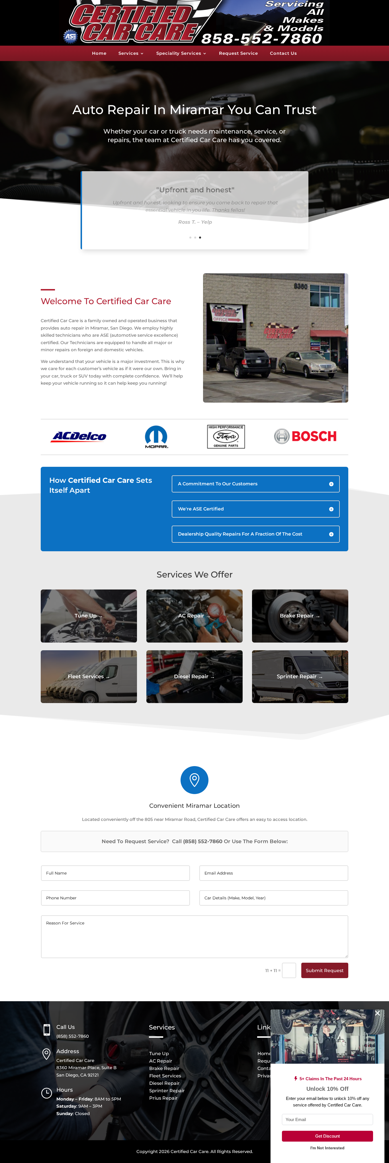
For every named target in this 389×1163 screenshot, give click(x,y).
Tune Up (159, 1053)
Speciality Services (178, 53)
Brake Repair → (300, 616)
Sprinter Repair (167, 1090)
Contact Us (283, 53)
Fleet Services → (89, 676)
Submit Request (325, 970)
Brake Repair (164, 1068)
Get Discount (327, 1136)
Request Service (238, 53)
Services (128, 53)
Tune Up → (89, 616)
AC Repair (160, 1061)
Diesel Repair (164, 1083)
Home (99, 53)
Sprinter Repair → (300, 676)
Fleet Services (165, 1076)
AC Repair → (194, 616)
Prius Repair (163, 1098)
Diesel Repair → (194, 676)
